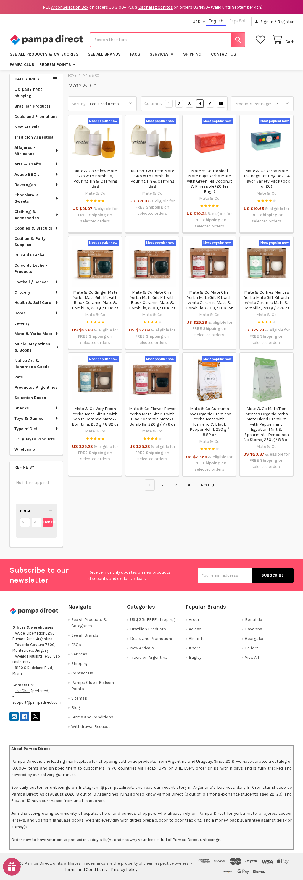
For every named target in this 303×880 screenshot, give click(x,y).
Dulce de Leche (29, 255)
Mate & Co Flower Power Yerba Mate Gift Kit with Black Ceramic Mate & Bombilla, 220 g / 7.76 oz (152, 416)
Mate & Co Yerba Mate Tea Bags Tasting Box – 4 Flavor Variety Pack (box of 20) (266, 178)
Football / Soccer (31, 281)
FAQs (135, 54)
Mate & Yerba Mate (33, 333)
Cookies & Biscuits (33, 228)
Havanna (253, 629)
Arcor (194, 619)
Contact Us (223, 54)
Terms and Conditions (92, 717)
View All (252, 657)
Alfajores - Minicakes (25, 150)
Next (205, 484)
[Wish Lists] (261, 39)
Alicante (196, 638)
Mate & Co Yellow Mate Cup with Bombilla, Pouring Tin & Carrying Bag (95, 178)
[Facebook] (24, 716)
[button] (36, 511)
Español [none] (237, 21)
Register (286, 21)
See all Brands (104, 54)
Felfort (251, 647)
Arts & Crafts (27, 164)
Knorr (194, 647)
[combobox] (167, 39)
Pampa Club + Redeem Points (40, 64)
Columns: (153, 103)
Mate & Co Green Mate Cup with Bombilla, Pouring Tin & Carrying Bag (152, 178)
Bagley (195, 657)
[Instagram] (14, 716)
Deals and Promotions (36, 116)
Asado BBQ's (27, 174)
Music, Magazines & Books (32, 347)
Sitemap (79, 698)
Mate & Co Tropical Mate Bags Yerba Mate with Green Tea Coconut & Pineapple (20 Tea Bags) (209, 181)
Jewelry (22, 323)
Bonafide (253, 619)
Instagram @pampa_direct (106, 787)
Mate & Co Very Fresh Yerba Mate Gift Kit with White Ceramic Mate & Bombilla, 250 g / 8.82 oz (95, 416)
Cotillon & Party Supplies (30, 241)
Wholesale (24, 449)
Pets (18, 377)
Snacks (21, 408)
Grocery (22, 292)
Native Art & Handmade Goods (32, 363)
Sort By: (79, 103)
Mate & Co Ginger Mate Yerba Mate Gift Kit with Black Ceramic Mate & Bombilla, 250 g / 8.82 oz (95, 300)
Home (20, 312)
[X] (35, 716)
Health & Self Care (32, 302)
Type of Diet (25, 428)
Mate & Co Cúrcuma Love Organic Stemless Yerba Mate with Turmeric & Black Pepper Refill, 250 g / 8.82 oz (209, 421)
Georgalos (255, 638)
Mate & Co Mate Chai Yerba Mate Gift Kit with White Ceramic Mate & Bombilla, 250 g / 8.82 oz (209, 300)
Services (159, 54)
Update (48, 522)
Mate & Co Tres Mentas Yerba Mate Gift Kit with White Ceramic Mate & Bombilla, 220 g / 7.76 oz (267, 300)
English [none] (216, 21)
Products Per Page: (252, 103)
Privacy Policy (124, 869)
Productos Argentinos (36, 387)
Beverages (25, 184)
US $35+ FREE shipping (28, 92)
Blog (75, 707)
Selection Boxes (30, 397)
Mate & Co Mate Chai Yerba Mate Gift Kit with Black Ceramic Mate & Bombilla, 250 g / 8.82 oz (152, 300)
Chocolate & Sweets (26, 198)
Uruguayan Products (34, 439)
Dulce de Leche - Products (30, 268)
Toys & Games (28, 418)
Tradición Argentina (34, 137)
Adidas (195, 629)
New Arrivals (27, 126)
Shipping (192, 54)
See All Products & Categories (44, 54)
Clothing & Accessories (26, 214)
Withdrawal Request (90, 726)
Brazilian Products (32, 106)
